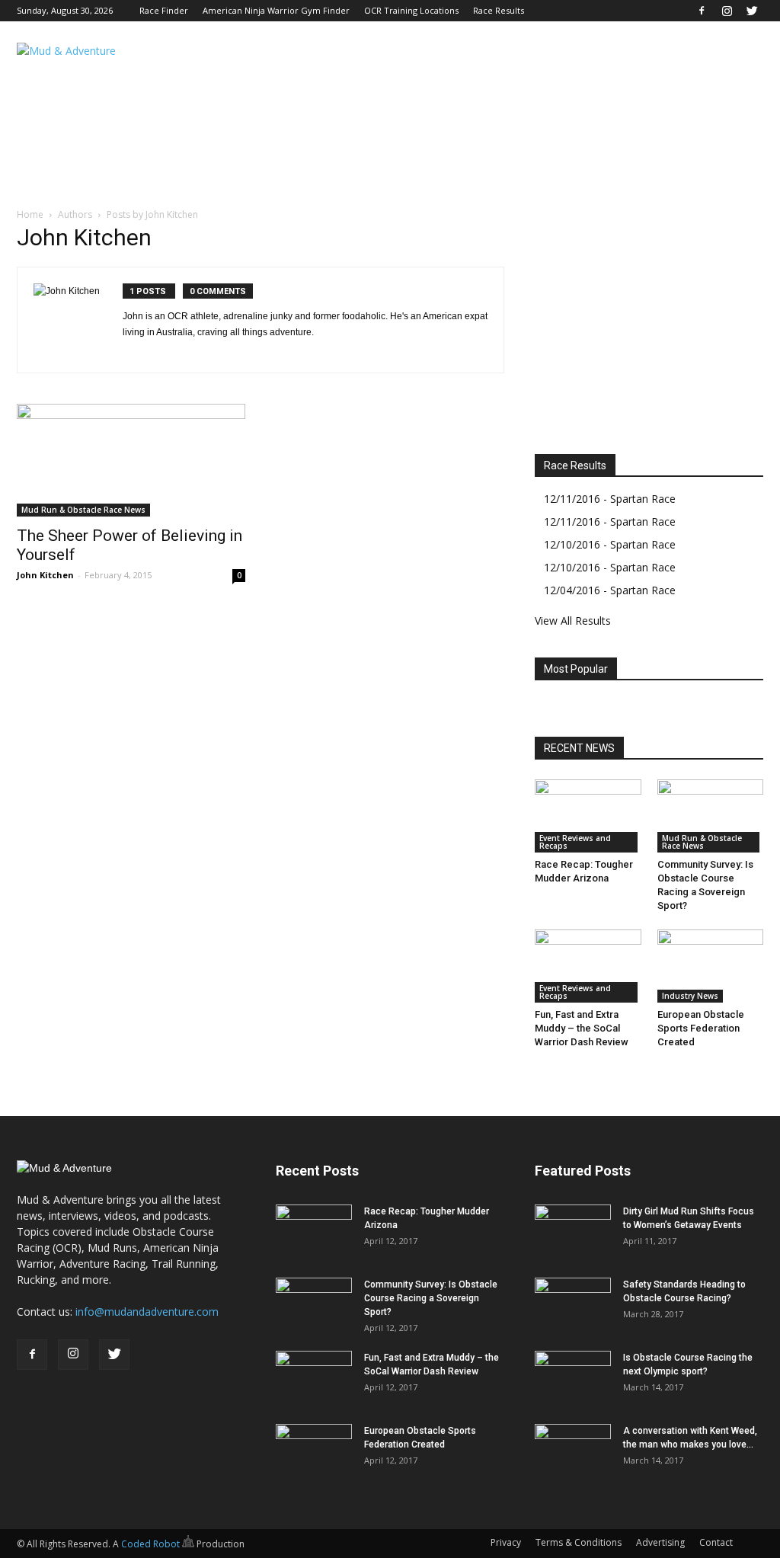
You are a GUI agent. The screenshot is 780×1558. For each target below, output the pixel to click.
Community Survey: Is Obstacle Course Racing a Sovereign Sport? (430, 1298)
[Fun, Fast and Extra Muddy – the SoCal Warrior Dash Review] (588, 966)
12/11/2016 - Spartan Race (610, 498)
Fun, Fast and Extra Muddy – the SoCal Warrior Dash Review (581, 1028)
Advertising (660, 1542)
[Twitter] (751, 10)
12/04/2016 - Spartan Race (610, 590)
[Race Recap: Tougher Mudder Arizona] (588, 816)
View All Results (573, 620)
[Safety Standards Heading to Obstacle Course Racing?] (573, 1304)
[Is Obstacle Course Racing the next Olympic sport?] (573, 1377)
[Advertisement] (486, 77)
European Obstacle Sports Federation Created (700, 1028)
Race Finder (163, 10)
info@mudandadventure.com (147, 1311)
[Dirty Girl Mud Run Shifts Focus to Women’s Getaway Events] (573, 1231)
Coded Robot (151, 1543)
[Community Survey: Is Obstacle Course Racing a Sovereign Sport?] (710, 816)
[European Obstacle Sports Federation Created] (710, 966)
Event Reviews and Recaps (575, 842)
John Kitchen (45, 575)
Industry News (690, 995)
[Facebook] (701, 10)
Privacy (506, 1542)
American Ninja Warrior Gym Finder (276, 10)
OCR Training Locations (411, 10)
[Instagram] (726, 10)
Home (30, 214)
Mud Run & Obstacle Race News (83, 509)
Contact (716, 1542)
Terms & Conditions (578, 1542)
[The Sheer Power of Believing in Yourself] (131, 460)
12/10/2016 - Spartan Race (610, 544)
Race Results (498, 10)
